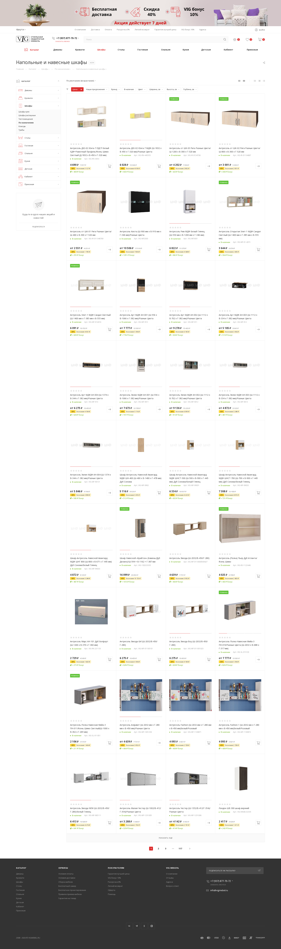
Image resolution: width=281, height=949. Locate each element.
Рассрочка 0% (114, 882)
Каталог (21, 868)
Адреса (169, 882)
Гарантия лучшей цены (119, 873)
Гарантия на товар (67, 898)
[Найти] (224, 39)
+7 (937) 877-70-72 (66, 38)
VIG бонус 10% (114, 878)
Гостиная (20, 890)
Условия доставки (66, 878)
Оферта (111, 890)
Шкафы (19, 882)
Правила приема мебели (70, 894)
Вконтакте (129, 926)
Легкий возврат (115, 886)
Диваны (20, 873)
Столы (19, 886)
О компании (171, 873)
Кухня (19, 898)
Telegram (137, 926)
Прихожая (20, 910)
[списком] (259, 80)
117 (180, 848)
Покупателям (116, 868)
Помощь (112, 894)
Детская (20, 902)
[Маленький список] (239, 80)
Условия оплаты (65, 873)
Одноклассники (144, 926)
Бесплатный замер (67, 886)
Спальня (20, 894)
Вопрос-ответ (172, 886)
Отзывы (170, 878)
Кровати (20, 878)
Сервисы (63, 868)
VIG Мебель (172, 868)
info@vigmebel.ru (219, 890)
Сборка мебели (65, 882)
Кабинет (20, 906)
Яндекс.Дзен (152, 926)
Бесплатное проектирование (72, 890)
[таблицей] (264, 80)
